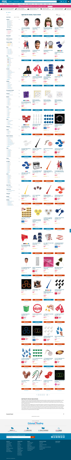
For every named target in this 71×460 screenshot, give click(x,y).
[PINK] (25, 100)
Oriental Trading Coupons (9, 448)
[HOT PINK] (25, 124)
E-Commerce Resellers (42, 448)
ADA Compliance (19, 453)
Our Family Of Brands (30, 449)
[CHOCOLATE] (23, 243)
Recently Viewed (9, 414)
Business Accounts (8, 444)
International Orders (20, 450)
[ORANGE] (24, 75)
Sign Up (33, 437)
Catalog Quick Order (9, 442)
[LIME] (27, 124)
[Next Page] (49, 395)
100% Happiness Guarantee (30, 448)
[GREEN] (59, 50)
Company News (29, 450)
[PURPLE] (50, 75)
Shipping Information (20, 448)
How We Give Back (29, 443)
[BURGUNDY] (28, 75)
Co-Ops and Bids (8, 443)
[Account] (66, 1)
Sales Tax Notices (19, 451)
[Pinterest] (57, 437)
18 (47, 394)
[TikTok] (59, 437)
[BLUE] (61, 50)
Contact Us (18, 442)
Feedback (70, 230)
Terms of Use (41, 443)
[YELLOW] (25, 75)
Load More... (8, 79)
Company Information (30, 442)
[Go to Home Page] (6, 12)
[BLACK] (58, 50)
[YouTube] (61, 437)
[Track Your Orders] (61, 1)
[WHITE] (56, 50)
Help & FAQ (18, 443)
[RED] (60, 50)
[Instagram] (64, 437)
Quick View (26, 37)
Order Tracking (19, 444)
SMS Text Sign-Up (8, 450)
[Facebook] (52, 437)
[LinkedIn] (54, 437)
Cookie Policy (41, 449)
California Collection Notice (42, 444)
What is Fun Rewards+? (9, 451)
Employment (29, 444)
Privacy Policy (41, 442)
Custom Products (57, 442)
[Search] (58, 2)
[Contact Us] (63, 1)
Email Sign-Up (8, 449)
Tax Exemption (19, 452)
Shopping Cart (19, 449)
